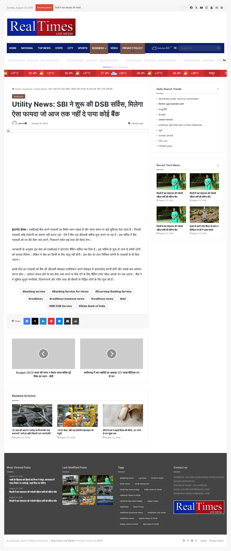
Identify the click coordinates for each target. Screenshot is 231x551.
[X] (35, 321)
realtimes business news (67, 298)
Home (17, 89)
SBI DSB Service (61, 306)
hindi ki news (157, 478)
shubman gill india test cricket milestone (180, 125)
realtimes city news (157, 512)
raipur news (152, 501)
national (27, 48)
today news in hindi (129, 524)
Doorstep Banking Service (114, 291)
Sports (82, 48)
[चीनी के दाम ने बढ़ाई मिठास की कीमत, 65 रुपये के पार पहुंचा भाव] (123, 415)
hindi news (125, 483)
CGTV (100, 540)
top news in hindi (151, 524)
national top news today (131, 501)
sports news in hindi (148, 518)
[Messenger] (59, 321)
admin (21, 123)
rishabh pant (165, 146)
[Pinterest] (51, 321)
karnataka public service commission (179, 98)
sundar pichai (166, 135)
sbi (124, 298)
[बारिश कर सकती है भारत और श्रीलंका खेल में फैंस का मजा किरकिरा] (105, 500)
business (98, 48)
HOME (12, 48)
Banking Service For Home (71, 291)
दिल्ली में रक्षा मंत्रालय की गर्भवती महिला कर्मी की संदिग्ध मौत (79, 7)
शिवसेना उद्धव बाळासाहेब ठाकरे (171, 104)
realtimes (36, 298)
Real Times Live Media (62, 540)
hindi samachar (142, 483)
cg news (142, 478)
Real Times (138, 506)
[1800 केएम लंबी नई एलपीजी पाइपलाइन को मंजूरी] (77, 415)
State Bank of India (92, 306)
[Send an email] (26, 123)
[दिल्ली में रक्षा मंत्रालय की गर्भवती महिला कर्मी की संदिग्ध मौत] (171, 181)
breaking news (127, 478)
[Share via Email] (67, 321)
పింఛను (162, 114)
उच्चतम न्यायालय (166, 119)
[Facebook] (27, 321)
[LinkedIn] (43, 321)
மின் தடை (163, 140)
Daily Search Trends (169, 89)
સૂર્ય (160, 130)
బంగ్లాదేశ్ (163, 109)
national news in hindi (130, 495)
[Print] (75, 321)
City (70, 48)
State (59, 48)
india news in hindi (153, 489)
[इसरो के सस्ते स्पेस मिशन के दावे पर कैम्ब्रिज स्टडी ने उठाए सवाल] (204, 214)
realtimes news (103, 298)
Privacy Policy (133, 48)
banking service (34, 291)
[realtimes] (41, 27)
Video (114, 48)
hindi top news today (130, 489)
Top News (44, 48)
